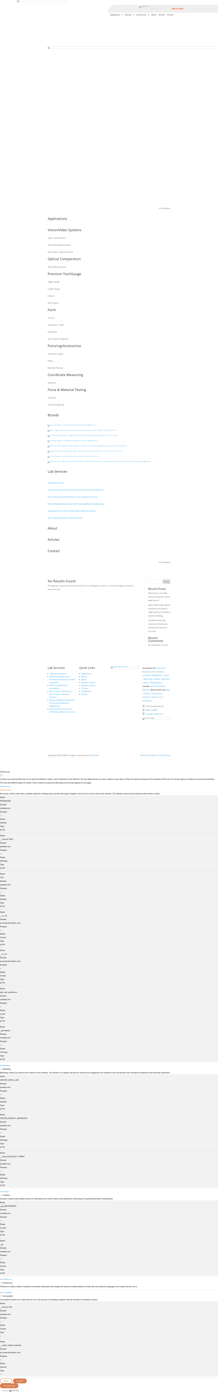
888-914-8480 (151, 710)
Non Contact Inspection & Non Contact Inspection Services (61, 694)
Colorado (146, 675)
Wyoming (148, 679)
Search (166, 582)
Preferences (7, 1279)
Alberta (145, 690)
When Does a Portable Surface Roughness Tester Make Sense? (159, 597)
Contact (84, 688)
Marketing (6, 1065)
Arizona (160, 671)
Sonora (147, 693)
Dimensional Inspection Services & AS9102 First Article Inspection (62, 679)
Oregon (157, 679)
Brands (84, 676)
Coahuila (146, 697)
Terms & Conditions (148, 755)
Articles (84, 694)
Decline (6, 1381)
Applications (86, 673)
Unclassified (7, 1292)
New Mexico (157, 675)
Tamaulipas (147, 700)
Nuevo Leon (157, 697)
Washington (156, 682)
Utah (153, 671)
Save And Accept (9, 1386)
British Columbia (157, 686)
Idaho (146, 682)
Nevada (145, 671)
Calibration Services (58, 673)
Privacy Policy (164, 755)
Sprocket (95, 755)
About (83, 679)
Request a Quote (88, 685)
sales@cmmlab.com (154, 714)
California (160, 668)
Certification (86, 691)
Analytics (5, 1191)
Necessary (6, 786)
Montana (166, 679)
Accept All (20, 1381)
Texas (166, 675)
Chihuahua (156, 693)
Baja (168, 690)
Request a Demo (88, 682)
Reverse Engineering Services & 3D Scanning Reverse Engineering (62, 703)
